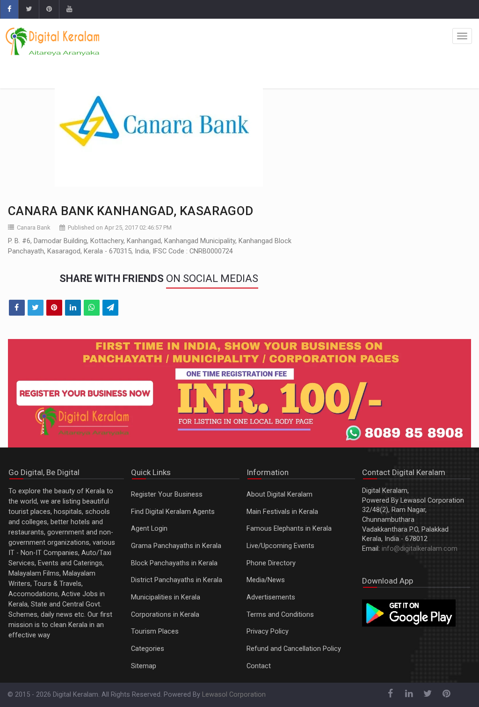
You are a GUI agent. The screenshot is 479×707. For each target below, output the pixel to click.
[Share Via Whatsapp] (92, 308)
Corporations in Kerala (165, 615)
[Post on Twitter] (36, 308)
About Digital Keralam (279, 494)
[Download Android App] (409, 613)
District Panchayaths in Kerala (176, 580)
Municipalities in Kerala (165, 597)
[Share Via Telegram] (110, 308)
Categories (147, 649)
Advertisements (271, 597)
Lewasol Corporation (234, 695)
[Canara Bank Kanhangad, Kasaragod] (159, 128)
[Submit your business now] (240, 393)
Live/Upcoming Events (280, 546)
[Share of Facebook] (17, 308)
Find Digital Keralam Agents (173, 512)
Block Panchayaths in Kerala (174, 563)
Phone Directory (271, 563)
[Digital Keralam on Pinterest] (49, 9)
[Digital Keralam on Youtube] (69, 9)
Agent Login (149, 529)
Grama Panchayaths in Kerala (176, 546)
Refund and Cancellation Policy (294, 649)
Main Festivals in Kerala (282, 512)
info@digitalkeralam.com (419, 549)
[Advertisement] (397, 128)
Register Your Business (167, 494)
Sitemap (143, 666)
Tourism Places (155, 631)
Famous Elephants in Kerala (289, 529)
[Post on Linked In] (73, 308)
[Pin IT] (54, 308)
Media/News (266, 580)
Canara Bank (34, 227)
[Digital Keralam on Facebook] (9, 9)
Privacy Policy (268, 631)
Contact (259, 666)
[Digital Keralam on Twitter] (28, 9)
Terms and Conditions (280, 615)
